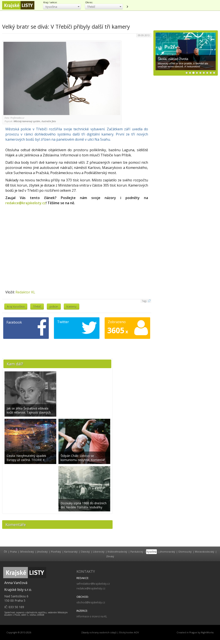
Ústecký (85, 551)
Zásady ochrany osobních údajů (99, 632)
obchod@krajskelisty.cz (90, 602)
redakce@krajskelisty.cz (25, 203)
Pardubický (136, 551)
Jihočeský (42, 551)
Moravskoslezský (204, 551)
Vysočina (151, 551)
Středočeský (27, 551)
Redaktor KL (25, 292)
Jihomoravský (167, 551)
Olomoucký (185, 551)
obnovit (127, 6)
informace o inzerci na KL (91, 616)
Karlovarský (71, 551)
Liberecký (98, 551)
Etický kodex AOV (129, 632)
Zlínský (110, 556)
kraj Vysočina (15, 306)
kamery (71, 306)
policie (54, 306)
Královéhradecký (117, 551)
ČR (5, 551)
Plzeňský (56, 551)
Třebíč (37, 306)
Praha (13, 551)
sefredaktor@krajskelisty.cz (93, 583)
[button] (62, 6)
